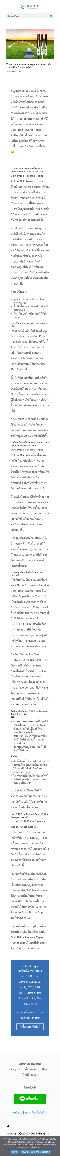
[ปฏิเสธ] (56, 1145)
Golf (8, 71)
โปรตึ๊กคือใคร (39, 1112)
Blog (27, 1112)
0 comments (17, 71)
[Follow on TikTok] (8, 1126)
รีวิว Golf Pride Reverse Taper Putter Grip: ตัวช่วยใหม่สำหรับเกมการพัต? (28, 66)
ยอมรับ (14, 1152)
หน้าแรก (17, 1112)
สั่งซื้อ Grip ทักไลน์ (30, 1026)
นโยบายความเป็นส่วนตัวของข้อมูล (36, 1152)
